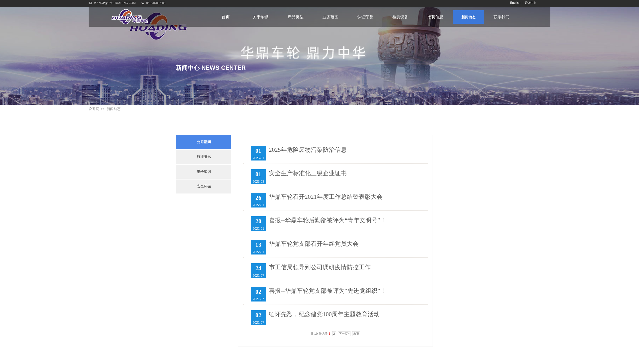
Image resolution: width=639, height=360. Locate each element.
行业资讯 (204, 156)
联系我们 (501, 17)
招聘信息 (435, 17)
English (515, 2)
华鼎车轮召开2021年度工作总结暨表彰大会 (326, 197)
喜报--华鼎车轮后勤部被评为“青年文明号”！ (327, 220)
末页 (356, 334)
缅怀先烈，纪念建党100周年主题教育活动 (324, 314)
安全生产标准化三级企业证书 (308, 173)
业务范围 (330, 17)
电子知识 (204, 172)
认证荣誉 (365, 17)
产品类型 (296, 17)
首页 (226, 17)
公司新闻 (204, 142)
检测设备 (400, 17)
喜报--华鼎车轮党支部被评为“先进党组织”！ (327, 291)
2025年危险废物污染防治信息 (308, 149)
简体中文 (530, 2)
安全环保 (204, 186)
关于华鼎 (261, 17)
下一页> (344, 334)
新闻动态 (469, 17)
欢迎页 (94, 109)
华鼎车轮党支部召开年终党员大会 (314, 243)
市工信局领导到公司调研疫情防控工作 (320, 267)
